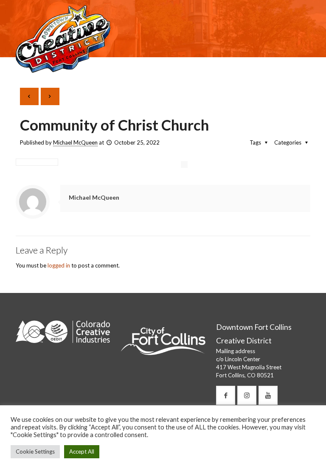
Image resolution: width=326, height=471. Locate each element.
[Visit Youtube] (268, 395)
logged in (59, 265)
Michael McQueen (75, 142)
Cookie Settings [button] (35, 451)
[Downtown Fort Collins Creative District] (63, 38)
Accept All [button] (81, 451)
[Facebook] (225, 395)
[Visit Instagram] (246, 395)
